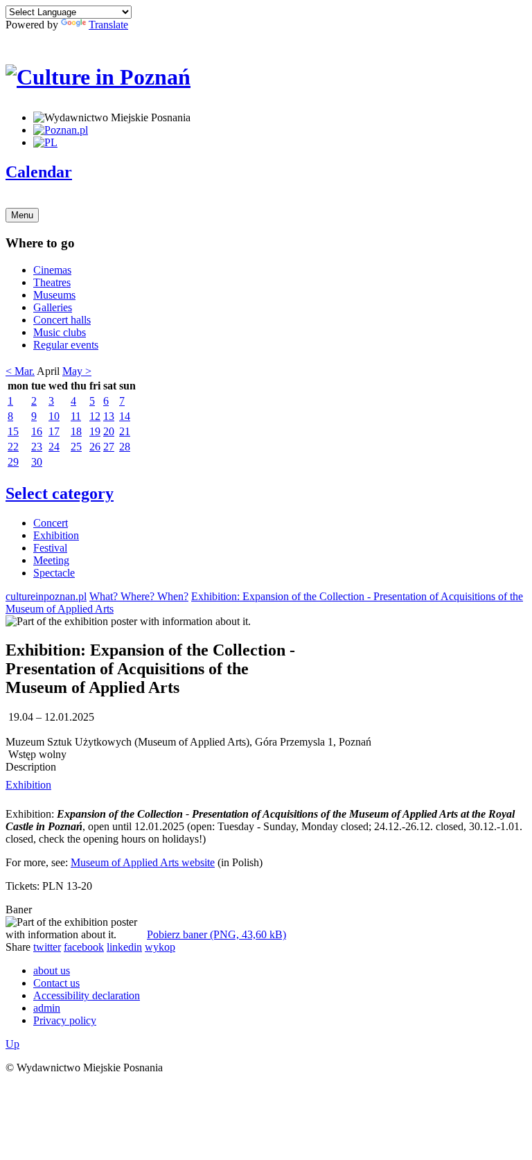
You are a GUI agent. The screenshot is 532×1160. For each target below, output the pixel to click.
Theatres (52, 282)
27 (108, 446)
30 (36, 462)
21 (124, 431)
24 (54, 446)
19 (94, 431)
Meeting (51, 560)
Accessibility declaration (86, 995)
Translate (108, 24)
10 (54, 416)
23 (36, 446)
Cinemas (52, 270)
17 (54, 431)
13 (108, 416)
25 (76, 446)
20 (108, 431)
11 (76, 416)
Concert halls (62, 320)
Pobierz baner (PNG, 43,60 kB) (216, 934)
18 (76, 431)
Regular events (65, 345)
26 (94, 446)
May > (76, 371)
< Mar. (20, 371)
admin (46, 1008)
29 (13, 462)
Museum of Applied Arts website (143, 862)
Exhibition (56, 535)
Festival (50, 548)
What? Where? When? (138, 596)
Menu (22, 215)
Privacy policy (64, 1020)
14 (124, 416)
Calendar (39, 172)
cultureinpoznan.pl (46, 596)
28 (124, 446)
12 (94, 416)
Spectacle (54, 573)
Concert (50, 523)
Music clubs (59, 332)
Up (12, 1044)
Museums (54, 295)
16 (36, 431)
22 (13, 446)
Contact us (56, 983)
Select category (60, 493)
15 (13, 431)
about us (51, 970)
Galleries (52, 307)
